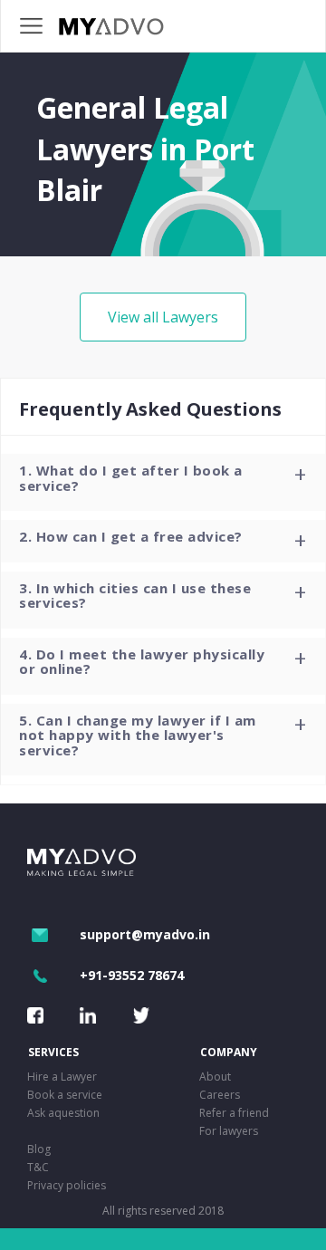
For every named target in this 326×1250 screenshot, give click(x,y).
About (215, 1076)
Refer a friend (234, 1112)
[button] (163, 482)
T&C (38, 1167)
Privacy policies (66, 1185)
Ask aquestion (63, 1112)
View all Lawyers (163, 317)
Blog (39, 1149)
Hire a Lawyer (62, 1076)
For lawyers (228, 1131)
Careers (219, 1094)
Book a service (64, 1094)
